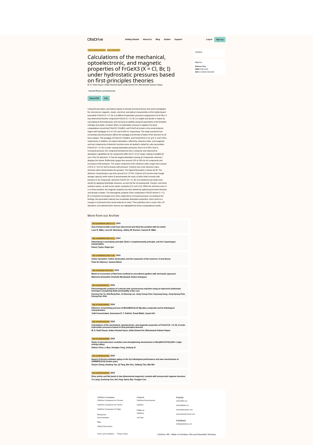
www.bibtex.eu (181, 401)
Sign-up (220, 39)
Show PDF (94, 98)
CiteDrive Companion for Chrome (110, 400)
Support (178, 39)
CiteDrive (140, 413)
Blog (158, 39)
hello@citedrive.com (184, 424)
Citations (140, 405)
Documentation (103, 418)
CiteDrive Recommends (146, 400)
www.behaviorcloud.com (185, 414)
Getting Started (132, 39)
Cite (106, 98)
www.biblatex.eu (182, 405)
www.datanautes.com (184, 410)
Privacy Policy (122, 434)
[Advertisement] (156, 18)
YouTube (140, 418)
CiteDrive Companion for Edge (109, 409)
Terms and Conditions (105, 434)
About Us (147, 39)
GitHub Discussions (104, 426)
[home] (95, 40)
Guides (167, 39)
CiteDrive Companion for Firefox (109, 405)
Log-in (209, 39)
